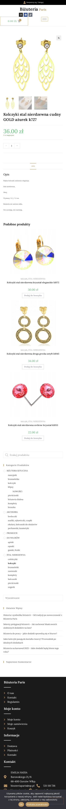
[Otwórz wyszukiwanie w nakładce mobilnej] (33, 455)
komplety (12, 503)
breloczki (12, 516)
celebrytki (12, 559)
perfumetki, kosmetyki (18, 528)
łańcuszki (12, 579)
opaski (11, 546)
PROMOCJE (12, 533)
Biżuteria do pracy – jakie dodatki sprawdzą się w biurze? (30, 633)
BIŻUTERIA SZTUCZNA (17, 470)
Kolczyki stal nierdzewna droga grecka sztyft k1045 (33, 353)
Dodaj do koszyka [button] (33, 295)
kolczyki (24, 279)
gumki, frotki (14, 550)
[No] (56, 801)
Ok (21, 804)
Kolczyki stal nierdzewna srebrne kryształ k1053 (33, 425)
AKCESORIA (12, 512)
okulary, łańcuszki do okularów (22, 524)
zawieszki (12, 571)
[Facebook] (26, 15)
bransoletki (13, 567)
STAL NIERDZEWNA (36, 279)
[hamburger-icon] (44, 19)
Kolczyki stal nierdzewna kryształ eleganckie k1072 (33, 282)
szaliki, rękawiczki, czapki (20, 520)
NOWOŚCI (17, 491)
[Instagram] (21, 15)
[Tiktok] (30, 15)
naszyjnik (12, 475)
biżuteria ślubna (15, 499)
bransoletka (13, 479)
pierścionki (13, 495)
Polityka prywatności (37, 804)
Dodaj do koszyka (35, 146)
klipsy (11, 487)
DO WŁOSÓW (13, 538)
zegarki (11, 587)
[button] (58, 37)
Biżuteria (33, 9)
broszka (12, 507)
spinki (11, 542)
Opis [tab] (33, 166)
